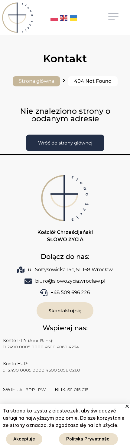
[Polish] (54, 18)
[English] (64, 18)
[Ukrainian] (74, 18)
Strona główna (36, 81)
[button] (127, 406)
